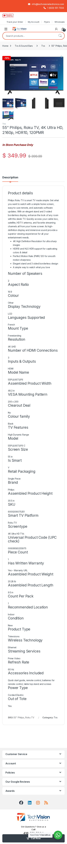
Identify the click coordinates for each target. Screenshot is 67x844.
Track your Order (15, 22)
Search (60, 35)
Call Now (36, 838)
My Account (33, 22)
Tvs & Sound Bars (24, 45)
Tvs (43, 45)
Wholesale (60, 22)
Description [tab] (10, 177)
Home (5, 45)
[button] (61, 57)
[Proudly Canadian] (10, 15)
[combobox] (29, 35)
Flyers (47, 22)
